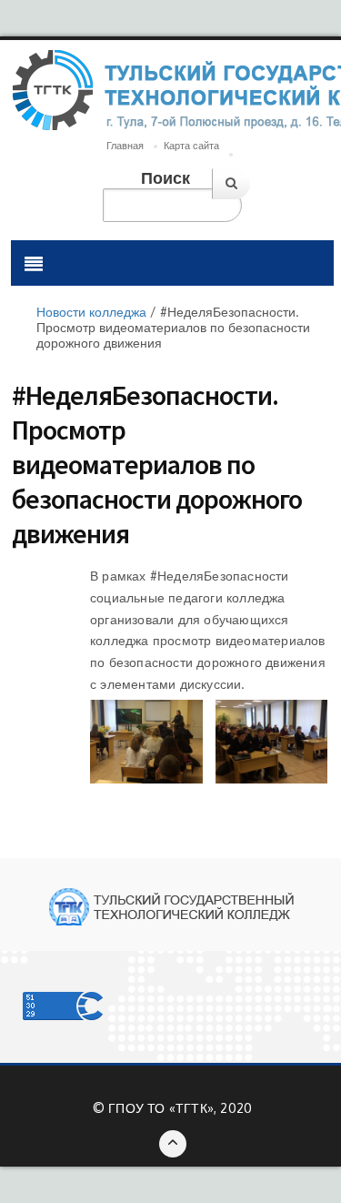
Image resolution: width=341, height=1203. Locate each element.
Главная (125, 145)
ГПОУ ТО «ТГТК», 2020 (180, 1108)
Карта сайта (191, 145)
